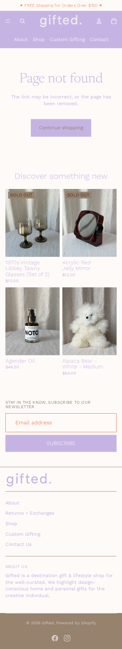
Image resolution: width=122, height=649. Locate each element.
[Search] (22, 21)
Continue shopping (61, 127)
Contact (99, 39)
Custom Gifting (67, 39)
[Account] (99, 21)
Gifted (48, 623)
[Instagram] (67, 638)
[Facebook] (55, 638)
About (21, 39)
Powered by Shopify (76, 623)
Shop (39, 39)
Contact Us (18, 544)
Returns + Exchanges (29, 513)
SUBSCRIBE (61, 443)
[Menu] (8, 21)
